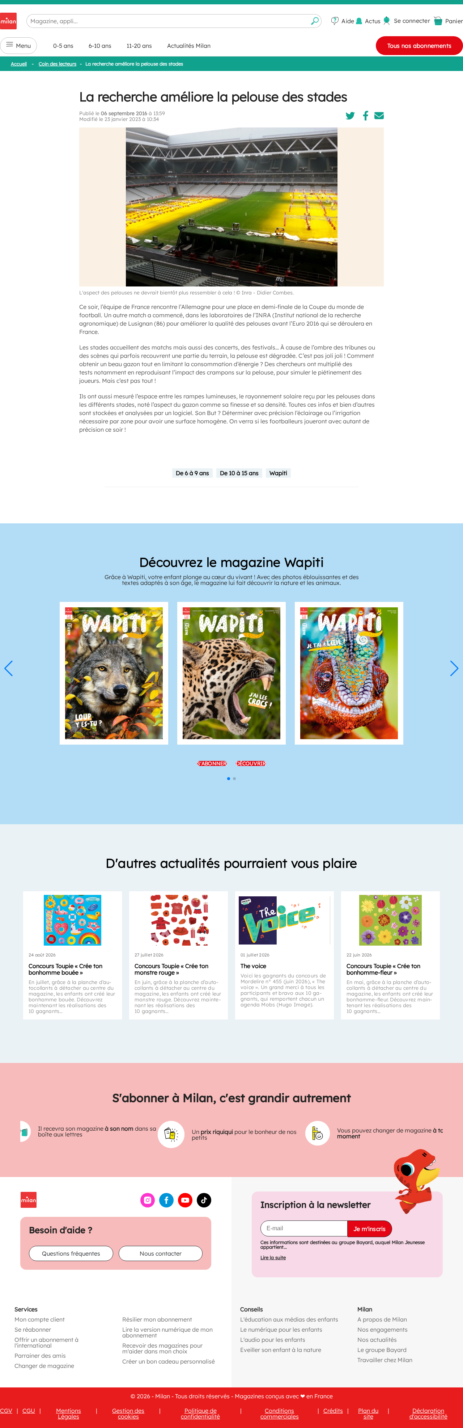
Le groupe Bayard (382, 1350)
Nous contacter (161, 1253)
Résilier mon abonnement (157, 1319)
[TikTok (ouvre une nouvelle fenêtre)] (204, 1205)
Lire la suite (273, 1257)
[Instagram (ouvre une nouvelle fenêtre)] (147, 1205)
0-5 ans (63, 45)
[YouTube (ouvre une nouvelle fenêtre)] (185, 1205)
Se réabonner (32, 1329)
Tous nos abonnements (419, 45)
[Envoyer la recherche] (315, 21)
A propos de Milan (382, 1319)
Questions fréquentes (71, 1253)
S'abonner (212, 763)
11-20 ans (139, 45)
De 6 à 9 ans (192, 473)
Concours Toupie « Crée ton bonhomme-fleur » (383, 969)
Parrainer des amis (40, 1355)
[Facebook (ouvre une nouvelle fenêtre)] (166, 1205)
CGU (28, 1410)
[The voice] (284, 920)
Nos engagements (382, 1329)
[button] (8, 669)
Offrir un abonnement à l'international (46, 1342)
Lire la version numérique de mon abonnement (167, 1332)
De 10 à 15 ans (239, 473)
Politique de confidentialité (200, 1413)
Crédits (333, 1410)
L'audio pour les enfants (272, 1340)
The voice (253, 966)
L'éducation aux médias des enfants (289, 1319)
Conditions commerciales (279, 1413)
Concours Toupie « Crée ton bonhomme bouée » (65, 969)
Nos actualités (377, 1340)
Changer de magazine (44, 1366)
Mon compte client (39, 1319)
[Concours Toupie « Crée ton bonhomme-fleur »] (390, 920)
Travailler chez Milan (384, 1360)
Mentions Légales (68, 1413)
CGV (6, 1410)
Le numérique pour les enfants (281, 1329)
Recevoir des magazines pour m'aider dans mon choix (162, 1348)
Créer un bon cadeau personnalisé (168, 1361)
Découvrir (251, 763)
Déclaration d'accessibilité (428, 1413)
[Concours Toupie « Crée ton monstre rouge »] (178, 920)
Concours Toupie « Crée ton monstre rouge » (171, 969)
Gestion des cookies (128, 1413)
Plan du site (368, 1413)
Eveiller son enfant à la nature (280, 1350)
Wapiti (278, 473)
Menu (23, 45)
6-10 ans (100, 45)
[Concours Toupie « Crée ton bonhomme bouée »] (72, 920)
